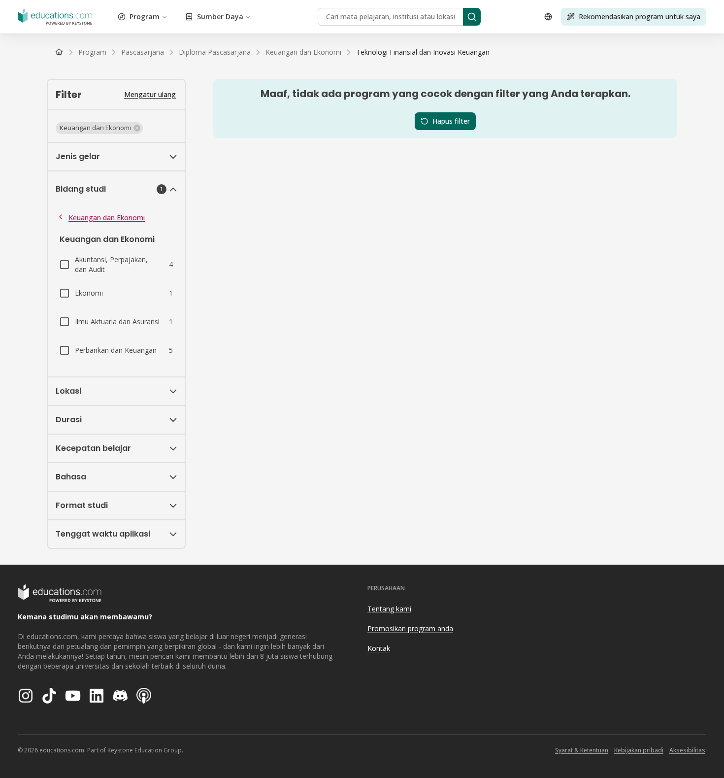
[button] (99, 128)
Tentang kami (389, 608)
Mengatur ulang (150, 94)
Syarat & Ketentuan (581, 750)
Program (145, 16)
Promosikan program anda (410, 628)
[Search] (472, 17)
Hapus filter (451, 121)
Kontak (378, 648)
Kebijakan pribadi (638, 750)
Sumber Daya (220, 16)
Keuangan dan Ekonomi (106, 217)
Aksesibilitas (687, 750)
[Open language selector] (548, 17)
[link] (423, 52)
